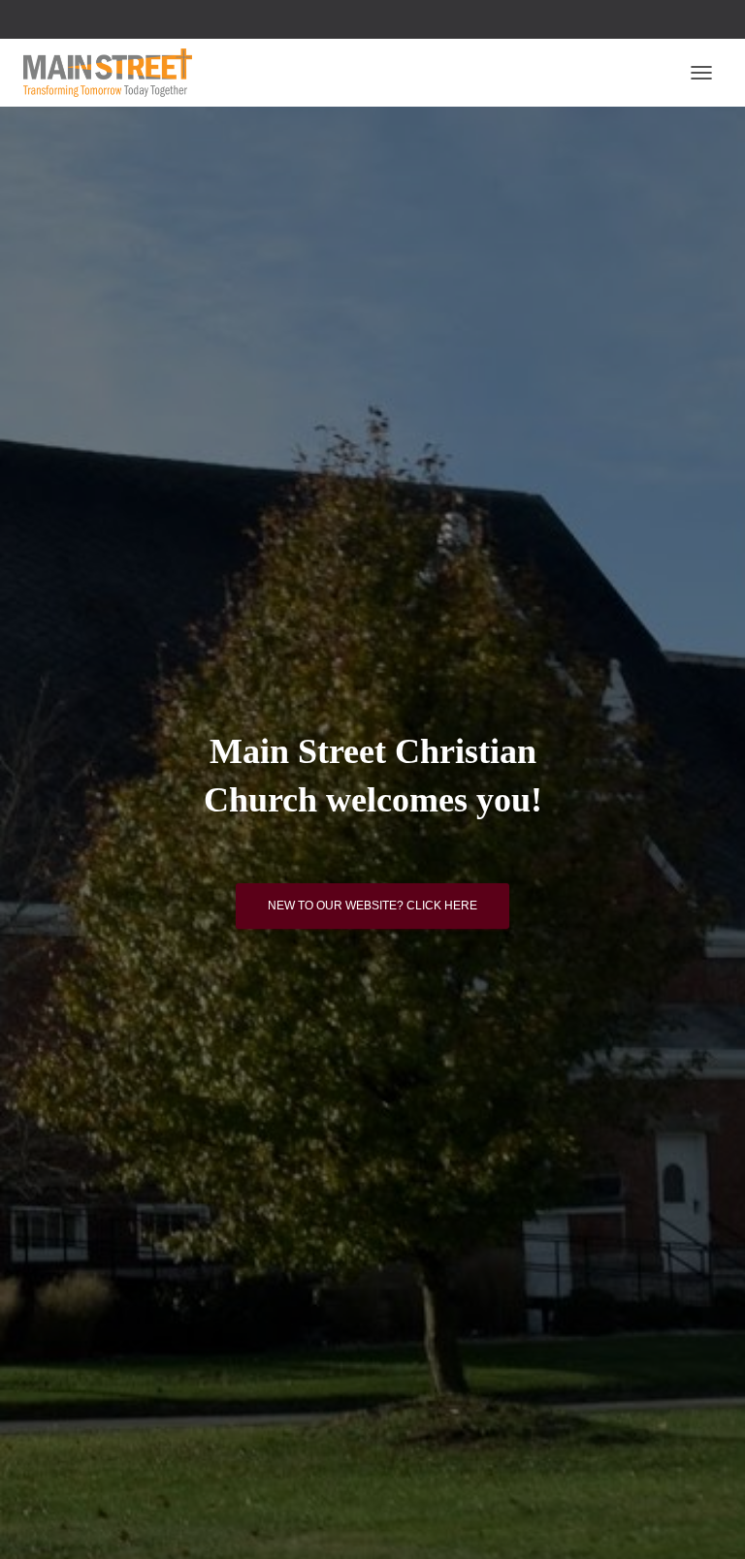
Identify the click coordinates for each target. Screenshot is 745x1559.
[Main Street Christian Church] (115, 72)
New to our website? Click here (372, 905)
